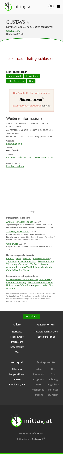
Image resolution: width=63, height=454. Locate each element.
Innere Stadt (15, 76)
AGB (17, 352)
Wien (38, 369)
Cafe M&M (25, 285)
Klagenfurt (38, 379)
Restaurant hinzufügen (46, 332)
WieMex (27, 258)
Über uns (17, 369)
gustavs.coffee (14, 144)
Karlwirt (10, 258)
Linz (31, 81)
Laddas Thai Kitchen (29, 267)
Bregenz (38, 395)
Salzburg (53, 379)
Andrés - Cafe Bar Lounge (19, 222)
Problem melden (15, 166)
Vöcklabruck (38, 390)
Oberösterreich (16, 81)
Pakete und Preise (46, 337)
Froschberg (32, 76)
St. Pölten (53, 395)
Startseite (17, 332)
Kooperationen (17, 374)
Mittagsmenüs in (31, 434)
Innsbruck (53, 390)
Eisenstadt (38, 374)
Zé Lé (18, 258)
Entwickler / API (17, 385)
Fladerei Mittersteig (16, 282)
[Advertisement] (31, 45)
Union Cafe (12, 244)
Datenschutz (17, 347)
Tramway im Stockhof (17, 232)
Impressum (17, 342)
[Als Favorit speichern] (27, 22)
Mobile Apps (17, 337)
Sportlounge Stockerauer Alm (21, 261)
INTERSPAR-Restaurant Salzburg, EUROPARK (28, 279)
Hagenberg (53, 385)
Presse (17, 379)
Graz (53, 374)
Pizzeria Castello (41, 258)
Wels (38, 385)
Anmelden (31, 316)
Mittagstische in (31, 439)
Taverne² (23, 264)
